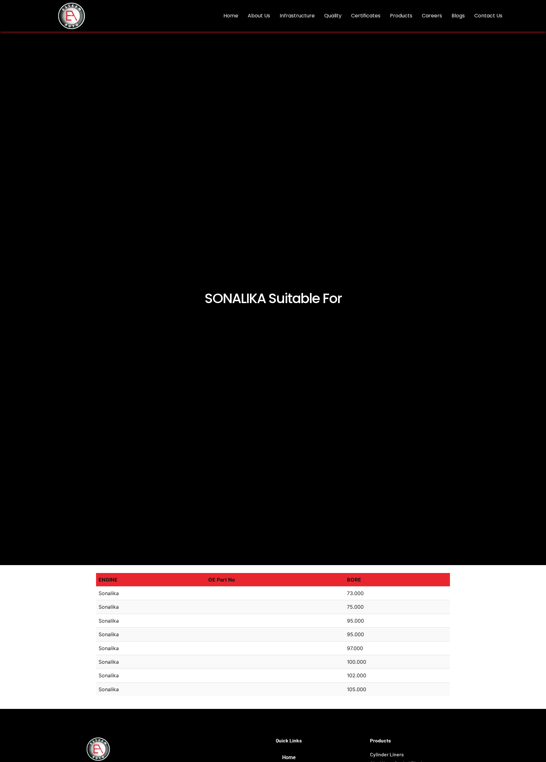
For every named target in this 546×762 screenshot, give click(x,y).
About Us (259, 15)
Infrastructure (297, 15)
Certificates (365, 15)
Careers (432, 15)
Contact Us (488, 15)
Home (230, 15)
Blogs (458, 15)
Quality (333, 15)
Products (401, 15)
